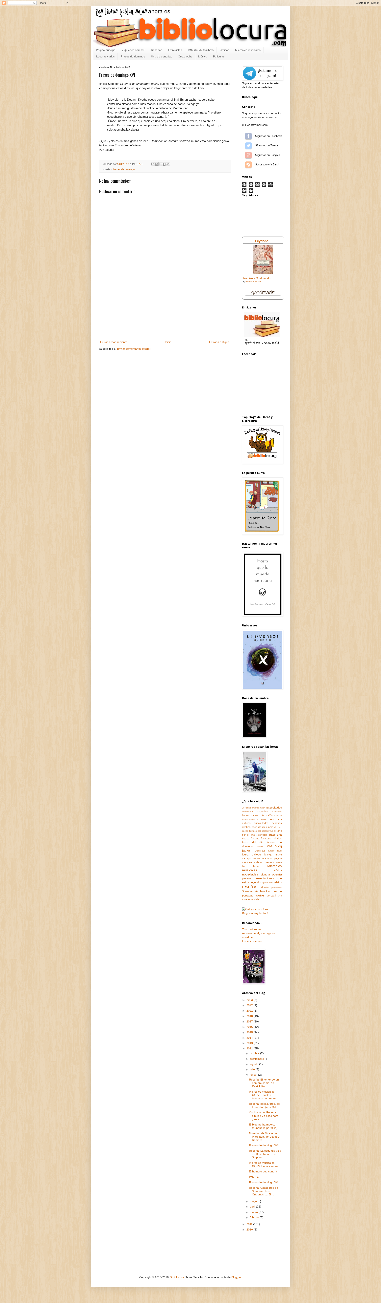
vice (280, 895)
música (277, 870)
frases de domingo (124, 169)
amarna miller (258, 808)
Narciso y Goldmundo (256, 278)
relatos (278, 882)
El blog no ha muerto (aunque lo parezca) (263, 1126)
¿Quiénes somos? (133, 50)
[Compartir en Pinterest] (168, 164)
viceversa (247, 899)
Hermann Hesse (253, 281)
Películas (218, 56)
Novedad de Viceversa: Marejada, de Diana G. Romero (265, 1137)
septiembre (257, 1058)
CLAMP (278, 815)
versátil (271, 895)
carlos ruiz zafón (261, 815)
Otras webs (185, 56)
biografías (262, 811)
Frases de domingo (133, 56)
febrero (255, 1217)
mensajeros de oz (252, 862)
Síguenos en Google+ (248, 155)
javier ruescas (253, 850)
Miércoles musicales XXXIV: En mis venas (263, 1164)
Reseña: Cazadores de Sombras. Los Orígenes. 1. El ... (263, 1191)
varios (260, 895)
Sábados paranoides (271, 887)
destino (246, 827)
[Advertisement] (164, 310)
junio (253, 1074)
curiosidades (261, 823)
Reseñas (156, 50)
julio (253, 1069)
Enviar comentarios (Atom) (134, 348)
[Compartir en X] (160, 164)
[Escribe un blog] (157, 164)
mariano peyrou (272, 858)
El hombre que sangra (263, 1171)
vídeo (257, 899)
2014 (250, 1037)
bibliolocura (247, 811)
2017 (250, 1021)
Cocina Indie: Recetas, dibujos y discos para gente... (263, 1116)
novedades (250, 874)
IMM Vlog (274, 846)
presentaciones (264, 878)
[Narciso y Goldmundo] (263, 273)
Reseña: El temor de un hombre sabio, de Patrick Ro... (264, 1083)
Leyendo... (263, 241)
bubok (245, 815)
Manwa (256, 858)
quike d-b (267, 882)
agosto (254, 1064)
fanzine (255, 838)
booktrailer (277, 811)
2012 (250, 1048)
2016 (250, 1026)
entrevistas (261, 835)
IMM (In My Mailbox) (201, 50)
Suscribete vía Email (248, 164)
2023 (250, 999)
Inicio (168, 342)
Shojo (245, 891)
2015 (250, 1032)
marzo (254, 1212)
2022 (250, 1005)
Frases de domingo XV (263, 1182)
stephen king (263, 891)
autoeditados (274, 807)
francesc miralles (271, 838)
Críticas (224, 50)
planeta (265, 874)
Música (202, 56)
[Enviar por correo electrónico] (153, 164)
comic (263, 819)
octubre (255, 1053)
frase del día (253, 842)
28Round (246, 808)
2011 (249, 1224)
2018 (250, 1016)
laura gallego (251, 854)
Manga (268, 854)
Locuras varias (105, 56)
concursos (275, 819)
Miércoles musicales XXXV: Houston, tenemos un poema (262, 1095)
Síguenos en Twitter (248, 145)
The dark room (251, 929)
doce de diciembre (262, 827)
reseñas (249, 886)
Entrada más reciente (113, 342)
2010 (250, 1229)
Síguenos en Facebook (248, 136)
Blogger (236, 1277)
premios (246, 878)
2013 (250, 1043)
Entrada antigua (219, 342)
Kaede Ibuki (275, 851)
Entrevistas (175, 50)
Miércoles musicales (248, 50)
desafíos (277, 823)
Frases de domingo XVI (264, 1145)
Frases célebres (252, 941)
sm (251, 891)
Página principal (106, 50)
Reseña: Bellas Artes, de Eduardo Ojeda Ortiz (264, 1105)
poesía (277, 874)
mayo (254, 1201)
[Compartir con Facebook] (164, 164)
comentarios (250, 819)
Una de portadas (161, 56)
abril (253, 1206)
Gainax (259, 846)
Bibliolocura (176, 1277)
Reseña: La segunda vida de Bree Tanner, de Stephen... (265, 1154)
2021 (250, 1010)
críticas (246, 823)
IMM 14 (254, 1177)
